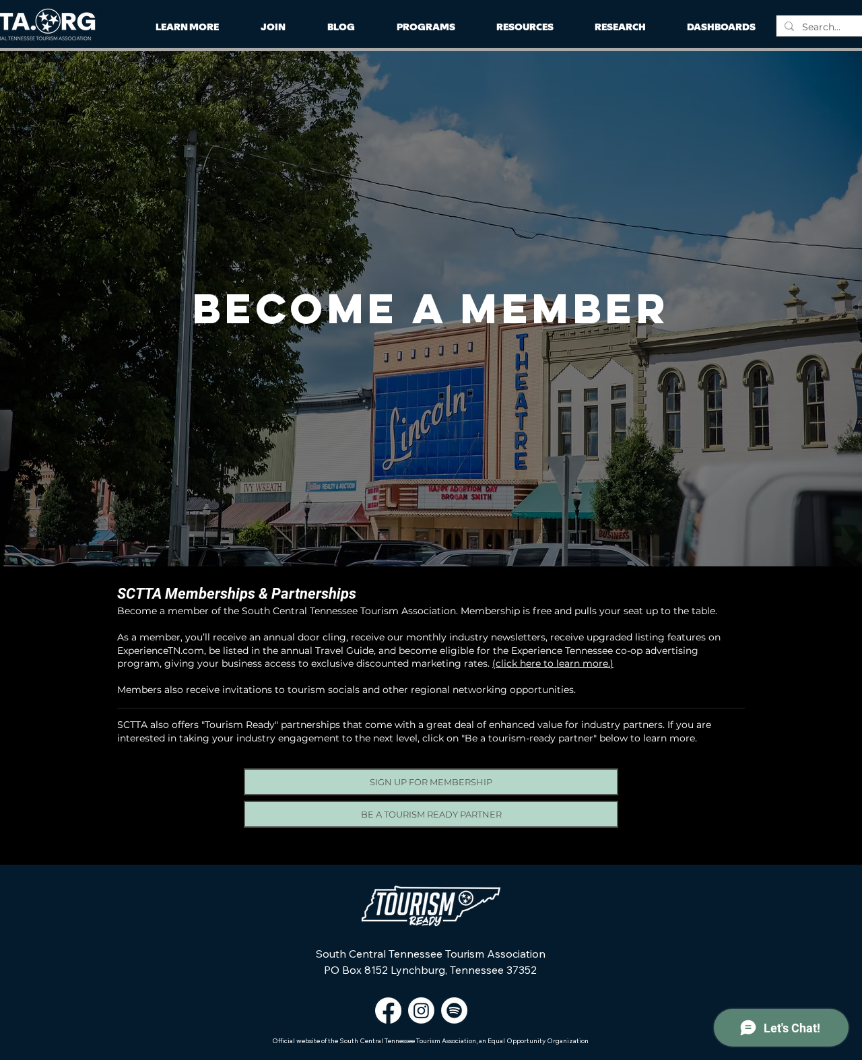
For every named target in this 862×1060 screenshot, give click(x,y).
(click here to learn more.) (553, 663)
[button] (620, 27)
